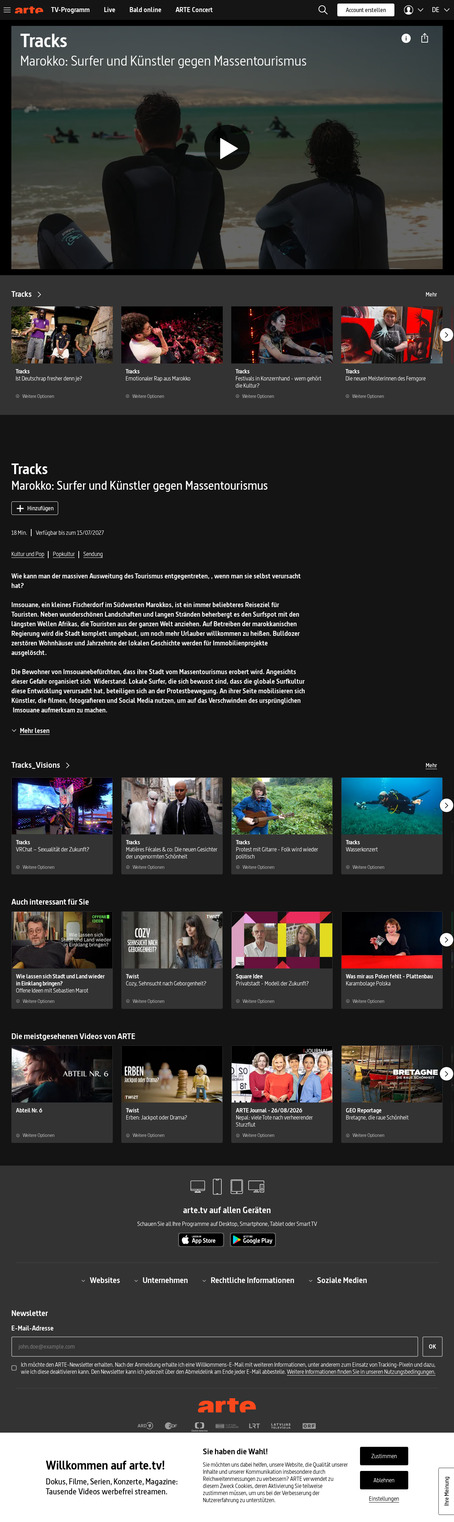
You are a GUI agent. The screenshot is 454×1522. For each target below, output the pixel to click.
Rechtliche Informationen (252, 1280)
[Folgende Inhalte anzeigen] (446, 335)
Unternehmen (165, 1280)
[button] (323, 10)
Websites (105, 1280)
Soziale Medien (342, 1280)
